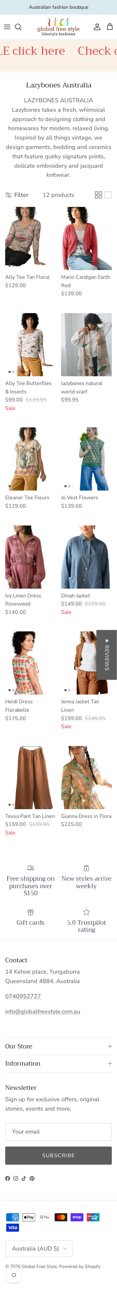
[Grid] (98, 195)
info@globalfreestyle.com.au (42, 1011)
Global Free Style (39, 1266)
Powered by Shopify (79, 1266)
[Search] (21, 27)
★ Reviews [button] (106, 654)
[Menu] (7, 27)
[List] (108, 195)
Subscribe (58, 1155)
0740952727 (23, 996)
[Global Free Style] (58, 27)
